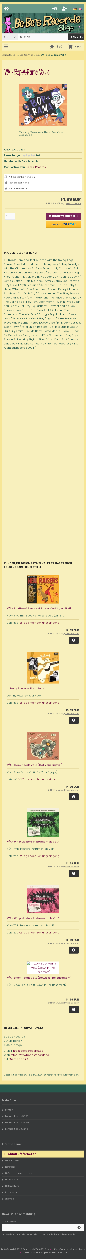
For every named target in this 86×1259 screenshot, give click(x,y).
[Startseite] (7, 9)
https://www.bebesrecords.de (30, 1055)
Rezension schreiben (19, 182)
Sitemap (9, 1198)
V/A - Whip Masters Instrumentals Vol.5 (33, 918)
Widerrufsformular (21, 1154)
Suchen (76, 36)
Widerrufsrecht (13, 1160)
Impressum (11, 1192)
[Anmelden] (55, 9)
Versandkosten (73, 203)
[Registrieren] (65, 9)
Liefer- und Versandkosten (19, 1173)
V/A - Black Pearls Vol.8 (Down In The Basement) (39, 978)
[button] (10, 36)
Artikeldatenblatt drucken (22, 177)
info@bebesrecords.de (28, 1051)
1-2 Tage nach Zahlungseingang (39, 622)
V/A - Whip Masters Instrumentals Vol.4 (33, 842)
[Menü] (7, 47)
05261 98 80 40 (18, 1059)
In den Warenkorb (63, 216)
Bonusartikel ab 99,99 (16, 1116)
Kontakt (9, 1109)
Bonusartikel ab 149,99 (17, 1122)
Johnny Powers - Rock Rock (25, 688)
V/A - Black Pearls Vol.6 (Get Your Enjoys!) (34, 765)
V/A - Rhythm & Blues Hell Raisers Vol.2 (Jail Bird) (39, 608)
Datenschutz (12, 1186)
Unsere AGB (11, 1179)
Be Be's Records (36, 167)
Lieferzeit (10, 1166)
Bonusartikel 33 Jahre (16, 1128)
